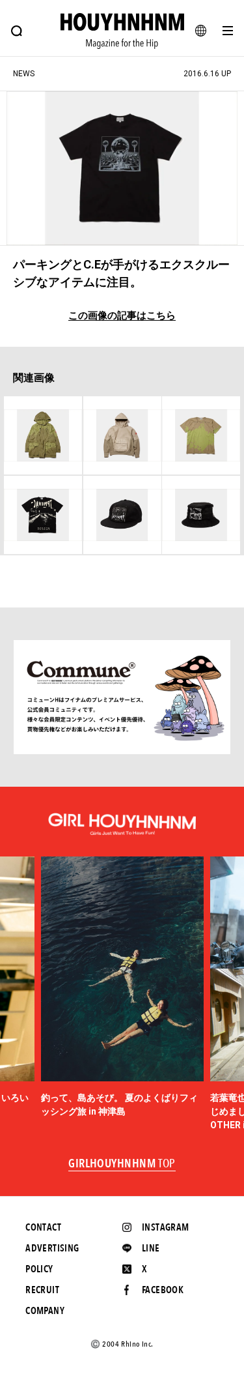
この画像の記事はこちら (122, 316)
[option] (122, 987)
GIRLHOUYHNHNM (122, 1164)
